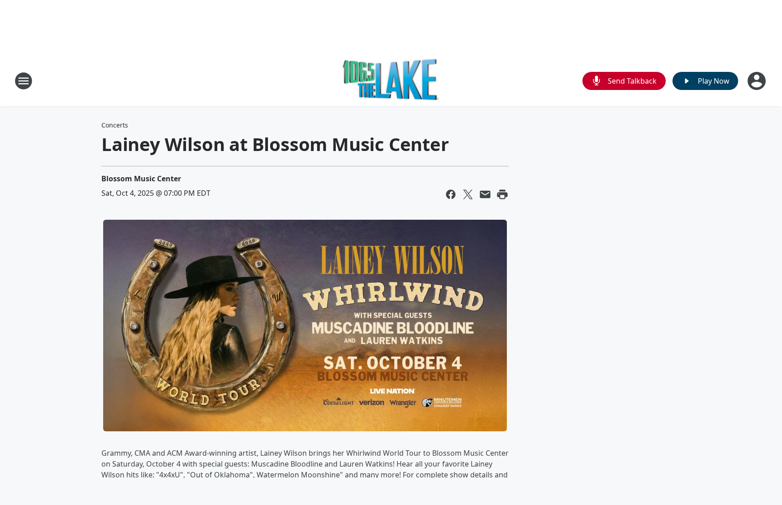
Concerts (114, 125)
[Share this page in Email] (485, 194)
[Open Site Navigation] (23, 81)
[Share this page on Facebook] (450, 194)
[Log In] (758, 81)
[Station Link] (391, 80)
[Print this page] (502, 194)
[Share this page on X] (468, 194)
